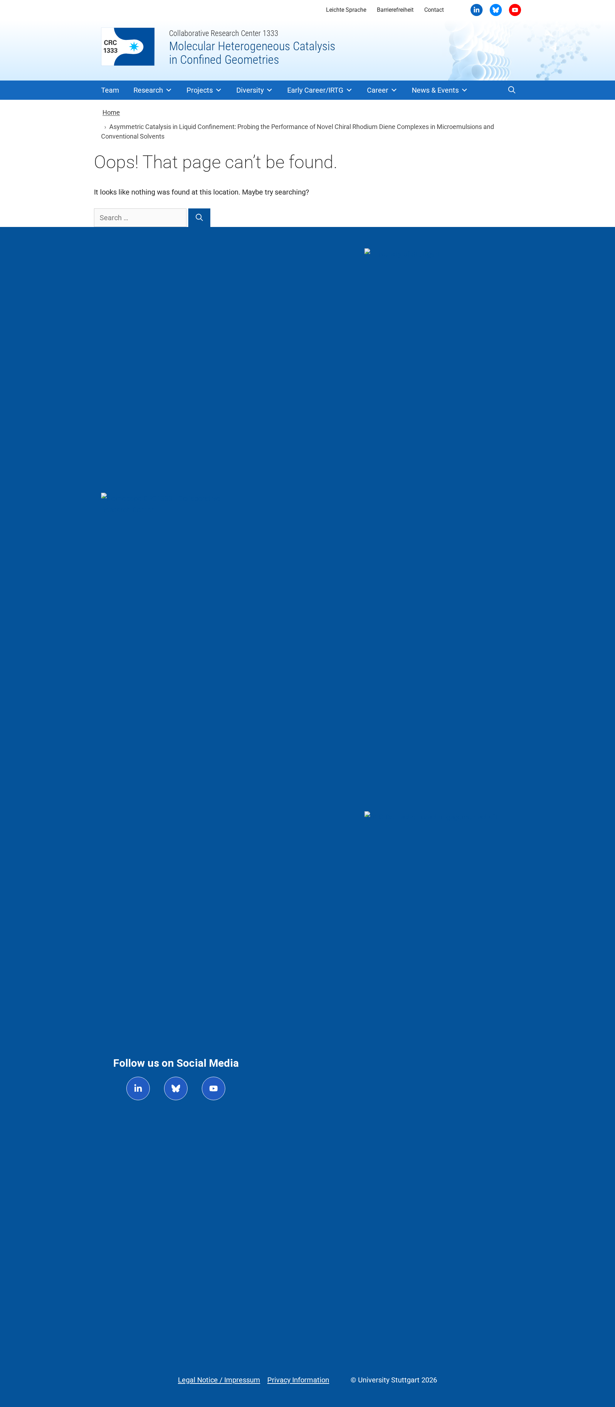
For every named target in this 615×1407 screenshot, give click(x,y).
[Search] (199, 217)
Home (111, 112)
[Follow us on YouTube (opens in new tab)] (213, 1088)
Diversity (250, 90)
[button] (512, 90)
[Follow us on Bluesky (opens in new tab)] (176, 1088)
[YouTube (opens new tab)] (496, 10)
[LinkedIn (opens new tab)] (477, 10)
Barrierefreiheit (395, 9)
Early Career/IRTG (315, 90)
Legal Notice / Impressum (219, 1380)
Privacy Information (298, 1380)
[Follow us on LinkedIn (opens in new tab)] (138, 1088)
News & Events (435, 90)
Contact (434, 9)
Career (377, 90)
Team (110, 90)
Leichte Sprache (346, 9)
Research (148, 90)
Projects (199, 90)
